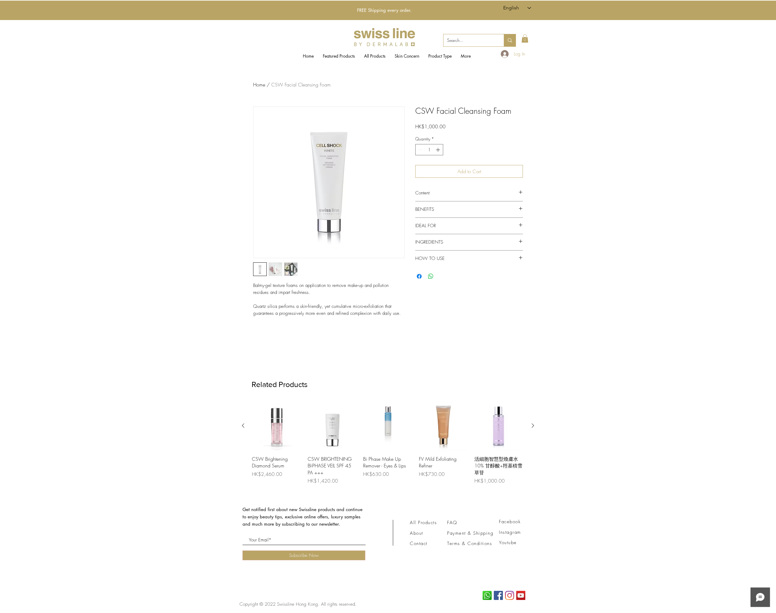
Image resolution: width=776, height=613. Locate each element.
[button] (407, 56)
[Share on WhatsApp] (430, 276)
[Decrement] (420, 149)
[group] (388, 443)
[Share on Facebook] (419, 276)
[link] (524, 38)
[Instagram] (509, 595)
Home (259, 84)
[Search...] (510, 40)
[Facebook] (498, 595)
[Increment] (438, 149)
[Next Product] (533, 425)
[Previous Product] (243, 425)
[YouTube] (520, 595)
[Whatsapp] (487, 595)
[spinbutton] (429, 149)
